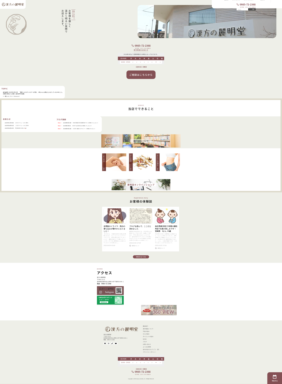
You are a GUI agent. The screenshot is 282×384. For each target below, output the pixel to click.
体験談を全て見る (141, 257)
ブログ (145, 342)
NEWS (145, 339)
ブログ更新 (61, 119)
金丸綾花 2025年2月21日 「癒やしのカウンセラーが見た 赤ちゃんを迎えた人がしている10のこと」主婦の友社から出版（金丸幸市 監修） (33, 92)
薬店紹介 (145, 326)
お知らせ (7, 119)
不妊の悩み (146, 331)
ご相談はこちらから (141, 74)
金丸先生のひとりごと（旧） (151, 349)
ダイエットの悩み (148, 336)
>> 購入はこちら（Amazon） (11, 96)
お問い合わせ (147, 344)
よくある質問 (147, 347)
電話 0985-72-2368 (104, 284)
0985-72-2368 (248, 4)
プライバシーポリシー (149, 352)
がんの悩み (146, 334)
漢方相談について (148, 329)
